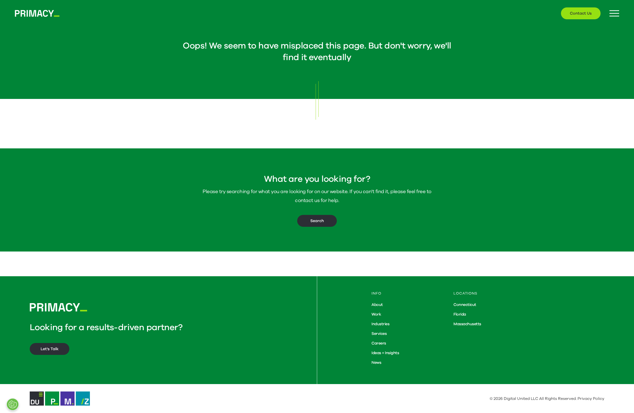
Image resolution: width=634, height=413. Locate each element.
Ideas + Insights (385, 353)
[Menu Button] (614, 13)
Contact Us (581, 13)
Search (317, 221)
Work (376, 314)
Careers (378, 343)
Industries (380, 324)
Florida (459, 314)
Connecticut (464, 304)
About (377, 304)
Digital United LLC (521, 398)
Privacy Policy (591, 398)
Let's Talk (49, 349)
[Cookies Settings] (12, 404)
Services (379, 333)
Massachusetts (467, 324)
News (376, 362)
